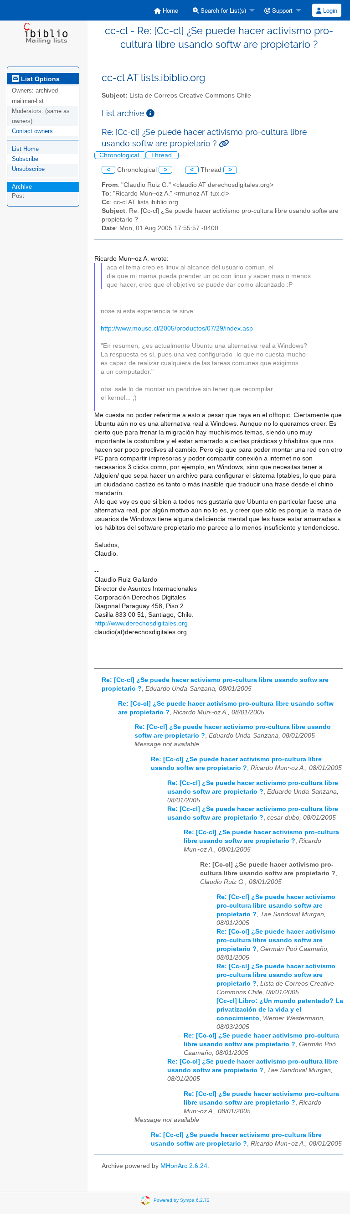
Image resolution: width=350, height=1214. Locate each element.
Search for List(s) (222, 10)
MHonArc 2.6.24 (183, 1165)
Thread (162, 155)
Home (169, 10)
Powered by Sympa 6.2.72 (182, 1200)
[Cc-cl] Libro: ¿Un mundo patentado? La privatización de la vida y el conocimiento (279, 1009)
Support (281, 10)
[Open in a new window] (150, 113)
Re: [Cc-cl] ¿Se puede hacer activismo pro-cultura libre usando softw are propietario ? (275, 906)
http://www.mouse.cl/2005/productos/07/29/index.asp (177, 328)
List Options (39, 79)
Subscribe (25, 158)
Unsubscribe (28, 168)
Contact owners (32, 131)
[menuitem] (166, 10)
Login (329, 10)
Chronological (120, 155)
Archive (22, 186)
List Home (25, 148)
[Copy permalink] (224, 143)
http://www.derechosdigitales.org (141, 623)
